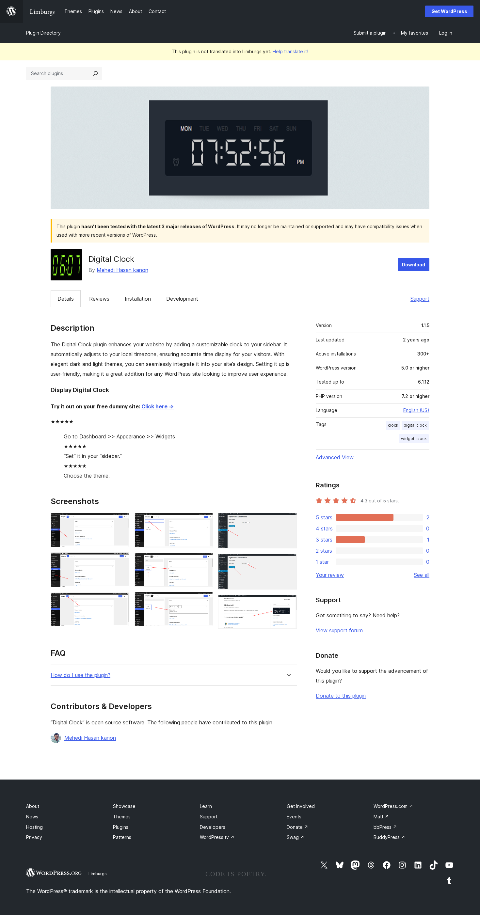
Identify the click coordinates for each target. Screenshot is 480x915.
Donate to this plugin (341, 695)
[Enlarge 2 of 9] (120, 561)
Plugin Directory (43, 33)
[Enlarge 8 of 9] (288, 562)
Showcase (124, 806)
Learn (206, 806)
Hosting (34, 827)
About (32, 806)
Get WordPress (449, 11)
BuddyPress (389, 837)
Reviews (99, 298)
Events (294, 816)
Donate (297, 827)
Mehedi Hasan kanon (122, 270)
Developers (212, 827)
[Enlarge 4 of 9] (204, 521)
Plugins (120, 827)
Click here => (157, 406)
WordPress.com (393, 806)
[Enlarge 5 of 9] (204, 561)
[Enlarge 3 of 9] (120, 601)
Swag (295, 837)
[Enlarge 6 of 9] (204, 600)
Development (182, 298)
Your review (330, 575)
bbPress (385, 827)
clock (393, 425)
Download (413, 264)
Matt (381, 816)
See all (421, 575)
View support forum (339, 630)
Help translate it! (290, 51)
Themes (122, 816)
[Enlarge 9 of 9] (288, 603)
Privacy (34, 837)
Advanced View (335, 457)
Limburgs (97, 873)
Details (65, 298)
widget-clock (414, 438)
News (32, 816)
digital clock (415, 425)
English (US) (416, 410)
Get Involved (301, 806)
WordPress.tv (217, 837)
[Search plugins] (95, 73)
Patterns (122, 837)
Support (419, 298)
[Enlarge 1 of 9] (120, 521)
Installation (138, 298)
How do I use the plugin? (80, 675)
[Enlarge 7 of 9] (288, 521)
